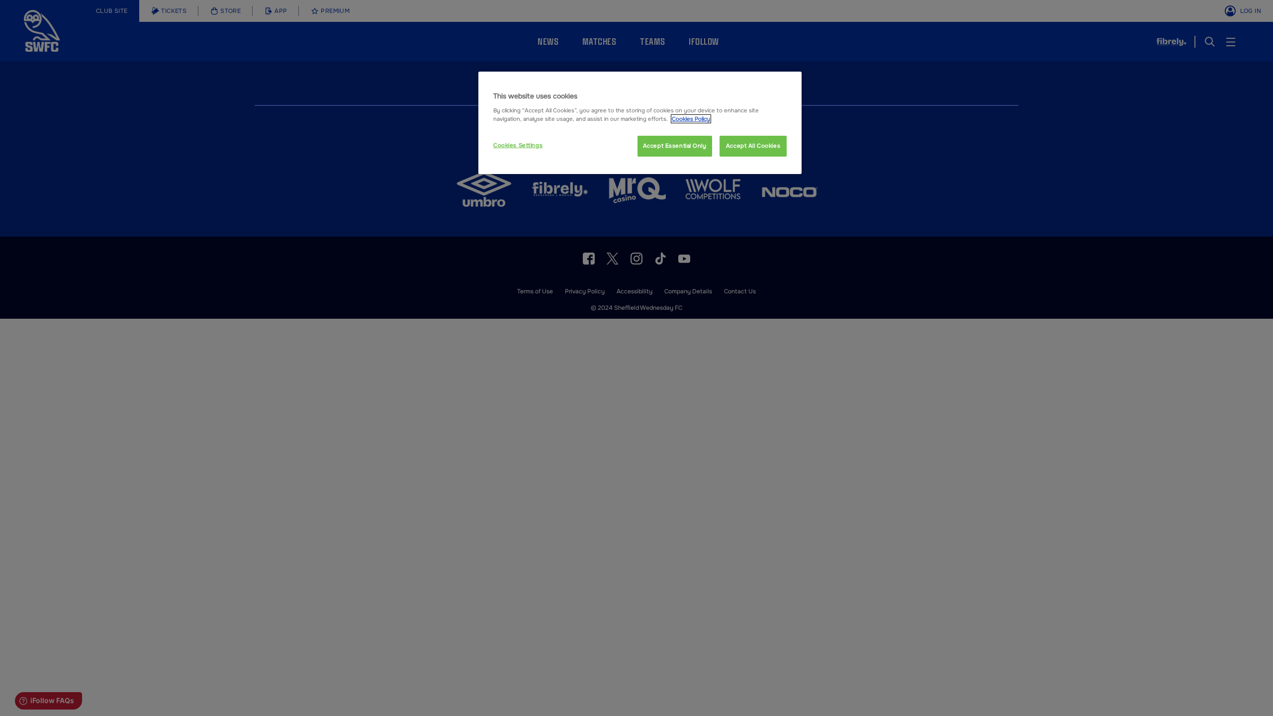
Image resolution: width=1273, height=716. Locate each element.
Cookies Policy (691, 118)
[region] (640, 123)
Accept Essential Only (675, 145)
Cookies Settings (518, 145)
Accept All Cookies (753, 145)
